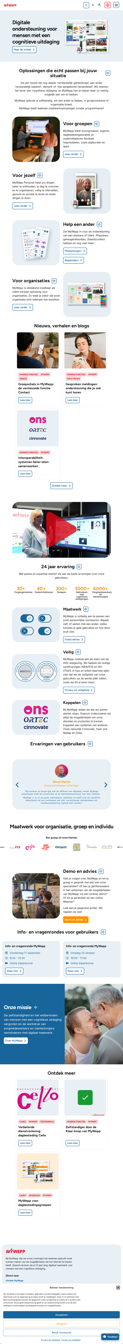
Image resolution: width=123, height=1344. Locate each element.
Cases (23, 1122)
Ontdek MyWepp (14, 1280)
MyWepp (45, 374)
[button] (118, 1287)
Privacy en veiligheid (50, 1340)
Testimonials (47, 1122)
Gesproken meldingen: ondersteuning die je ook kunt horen (83, 388)
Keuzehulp (34, 1195)
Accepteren (61, 1314)
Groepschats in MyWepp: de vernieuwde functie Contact (36, 388)
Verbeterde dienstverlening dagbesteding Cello (32, 1131)
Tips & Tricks (73, 379)
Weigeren (61, 1323)
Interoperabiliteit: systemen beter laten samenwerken (33, 462)
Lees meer (25, 400)
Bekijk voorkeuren (61, 1332)
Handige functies (29, 374)
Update (23, 379)
